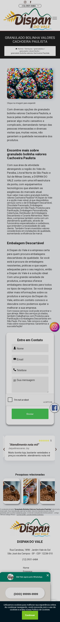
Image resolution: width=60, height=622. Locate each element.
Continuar (30, 615)
